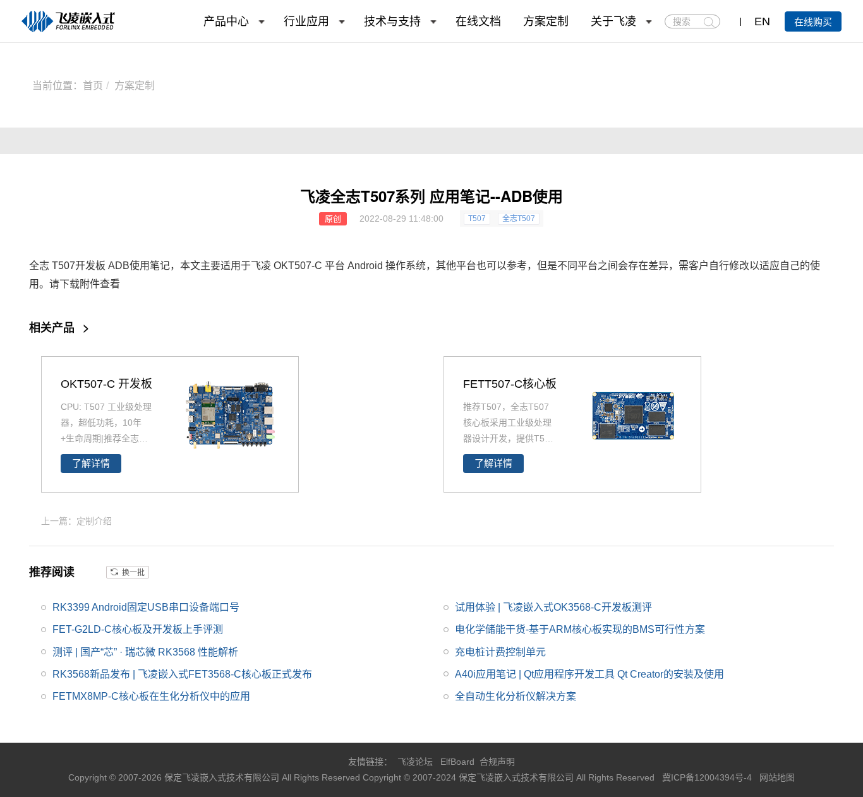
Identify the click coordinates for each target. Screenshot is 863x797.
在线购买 (813, 21)
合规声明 (497, 762)
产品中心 (226, 21)
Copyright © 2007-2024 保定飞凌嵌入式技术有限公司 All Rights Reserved (510, 777)
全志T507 (518, 218)
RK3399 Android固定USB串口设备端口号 (145, 607)
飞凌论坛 (415, 762)
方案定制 (546, 21)
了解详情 (91, 463)
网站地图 (777, 777)
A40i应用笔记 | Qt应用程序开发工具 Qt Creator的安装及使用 (589, 674)
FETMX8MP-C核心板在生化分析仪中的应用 (151, 696)
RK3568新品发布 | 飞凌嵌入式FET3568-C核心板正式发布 (182, 674)
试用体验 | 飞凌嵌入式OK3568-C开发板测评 (553, 607)
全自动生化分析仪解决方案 (515, 696)
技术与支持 (392, 21)
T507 (477, 218)
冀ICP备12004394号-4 (708, 777)
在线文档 (478, 21)
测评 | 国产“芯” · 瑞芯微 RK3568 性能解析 (145, 652)
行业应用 (306, 21)
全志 (39, 265)
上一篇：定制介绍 (76, 521)
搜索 (709, 22)
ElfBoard (457, 762)
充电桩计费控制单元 (500, 652)
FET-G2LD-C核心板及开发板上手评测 (137, 629)
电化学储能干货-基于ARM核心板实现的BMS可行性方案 (580, 629)
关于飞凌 (613, 21)
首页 (93, 85)
